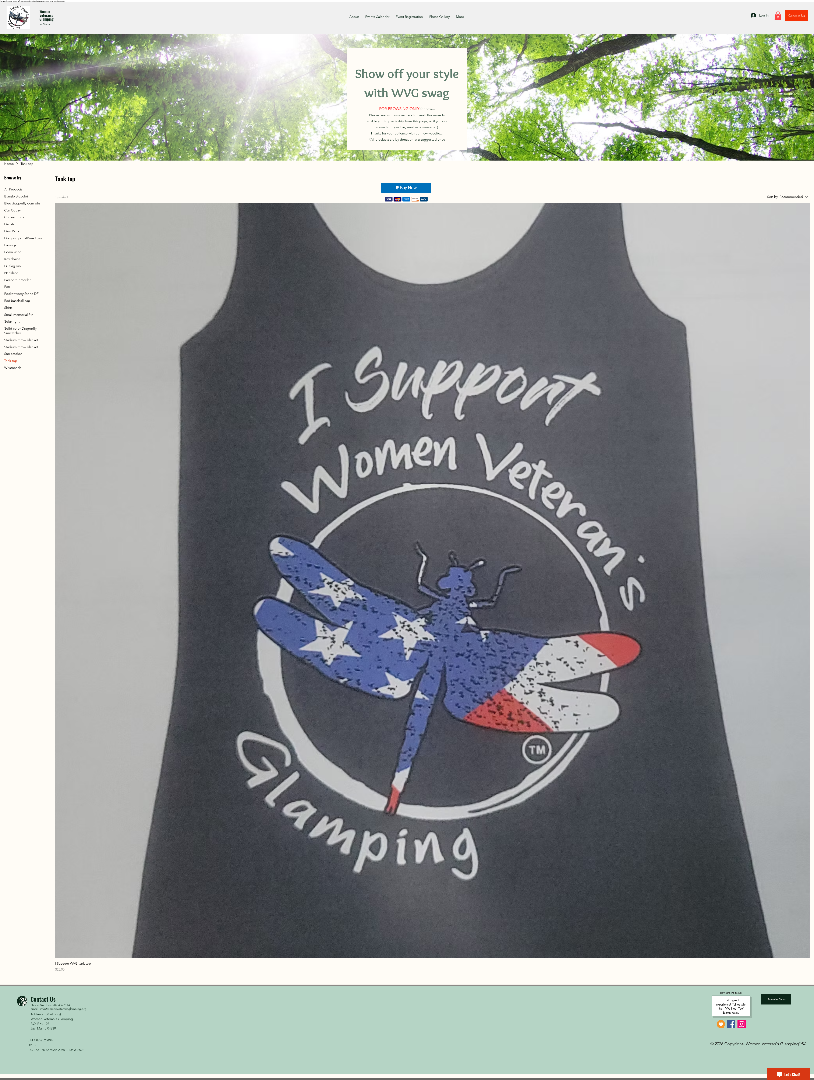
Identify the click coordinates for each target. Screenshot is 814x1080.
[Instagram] (741, 1024)
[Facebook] (731, 1024)
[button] (778, 15)
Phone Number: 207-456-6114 (50, 1005)
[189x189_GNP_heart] (721, 1024)
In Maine (45, 24)
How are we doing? (731, 993)
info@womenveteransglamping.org (63, 1009)
